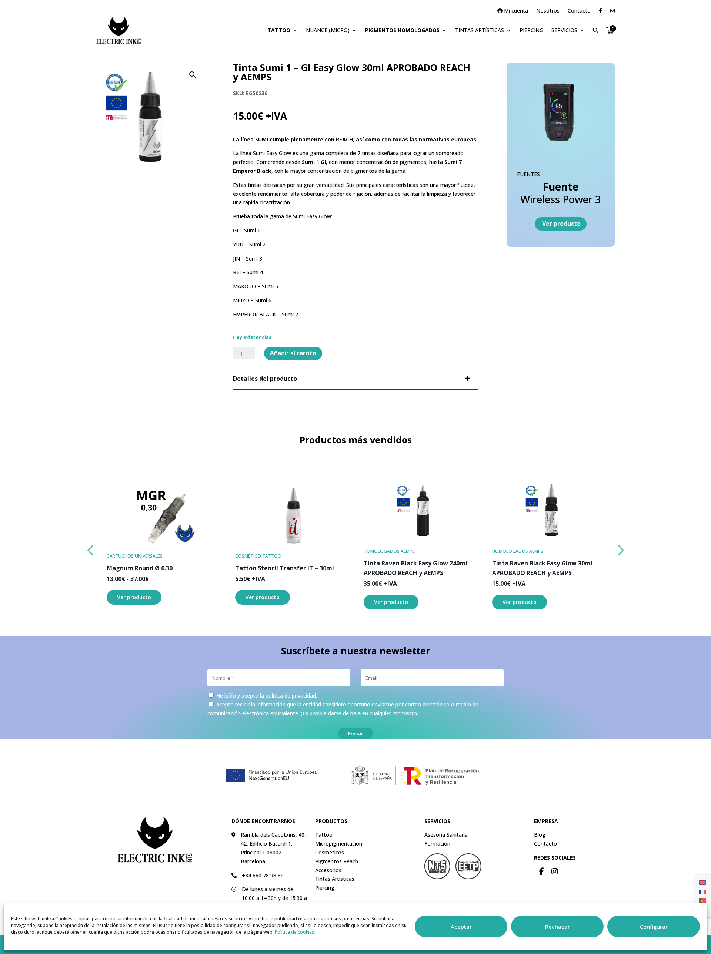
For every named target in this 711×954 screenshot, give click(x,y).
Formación (437, 843)
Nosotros (548, 11)
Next (620, 548)
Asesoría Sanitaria (446, 834)
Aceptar (461, 926)
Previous (90, 548)
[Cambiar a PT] (702, 900)
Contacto (579, 11)
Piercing (531, 30)
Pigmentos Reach (336, 861)
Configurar (654, 926)
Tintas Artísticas (479, 30)
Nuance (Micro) (328, 30)
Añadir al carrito (293, 353)
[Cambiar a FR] (702, 891)
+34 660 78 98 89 (263, 875)
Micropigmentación (338, 843)
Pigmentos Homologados (402, 30)
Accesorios (328, 870)
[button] (192, 74)
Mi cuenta (515, 11)
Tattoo (278, 30)
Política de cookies (294, 932)
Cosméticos (329, 852)
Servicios (564, 30)
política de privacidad (291, 695)
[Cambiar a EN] (702, 882)
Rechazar (557, 926)
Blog (539, 834)
